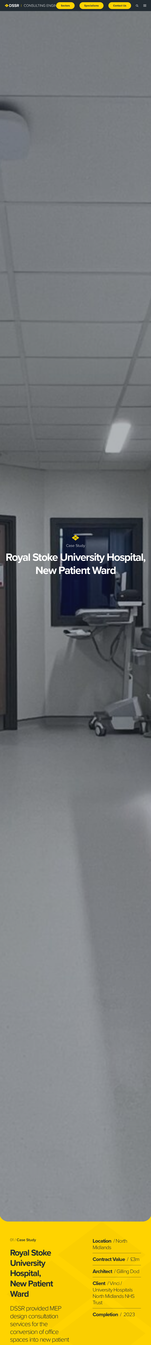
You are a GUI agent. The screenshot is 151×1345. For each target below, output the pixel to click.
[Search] (135, 5)
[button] (66, 5)
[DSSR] (35, 5)
